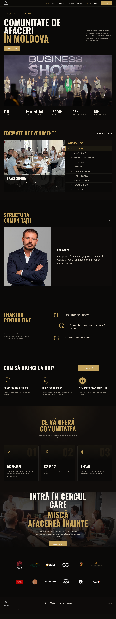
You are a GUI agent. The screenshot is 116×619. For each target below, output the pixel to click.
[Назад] (103, 220)
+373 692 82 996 (49, 603)
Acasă (47, 3)
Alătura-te (10, 48)
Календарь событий (103, 134)
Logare (96, 3)
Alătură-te (107, 3)
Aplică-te (87, 368)
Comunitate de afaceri (58, 3)
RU (84, 3)
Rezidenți (79, 3)
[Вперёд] (109, 220)
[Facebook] (107, 603)
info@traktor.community (65, 603)
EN (91, 3)
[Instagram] (110, 603)
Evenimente (70, 3)
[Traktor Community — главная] (6, 3)
